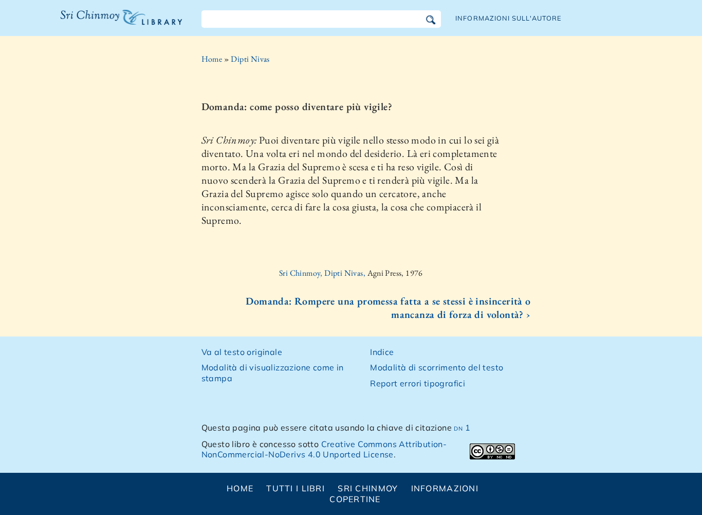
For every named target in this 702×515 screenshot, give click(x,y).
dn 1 (462, 427)
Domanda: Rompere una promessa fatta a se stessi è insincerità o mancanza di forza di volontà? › (388, 307)
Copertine (355, 499)
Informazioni (444, 488)
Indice (382, 352)
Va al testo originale (241, 352)
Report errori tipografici (417, 383)
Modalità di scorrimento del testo (436, 367)
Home (212, 59)
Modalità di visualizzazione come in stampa (272, 372)
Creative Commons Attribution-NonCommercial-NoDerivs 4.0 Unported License (324, 449)
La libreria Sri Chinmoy (119, 23)
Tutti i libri (295, 488)
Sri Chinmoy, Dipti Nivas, (323, 273)
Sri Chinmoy (368, 488)
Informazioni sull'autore (508, 18)
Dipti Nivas (250, 59)
